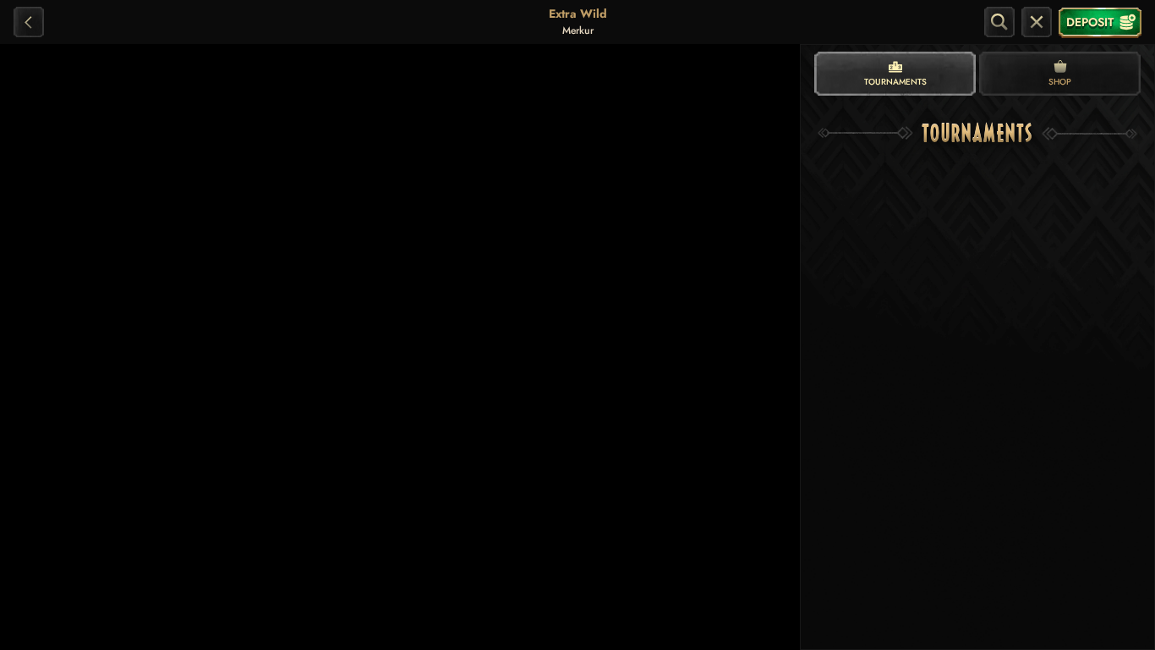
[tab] (895, 74)
